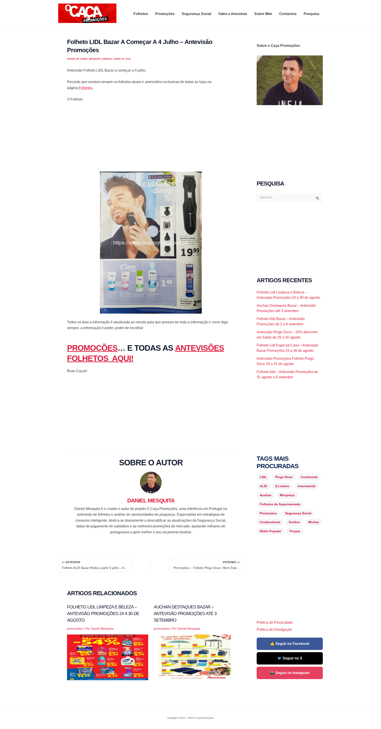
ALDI (263, 486)
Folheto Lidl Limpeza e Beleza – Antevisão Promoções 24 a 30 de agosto (103, 613)
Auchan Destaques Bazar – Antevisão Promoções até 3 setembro (185, 613)
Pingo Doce (284, 477)
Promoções (165, 14)
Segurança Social (196, 14)
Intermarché (307, 486)
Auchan (265, 495)
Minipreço (287, 495)
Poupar (294, 531)
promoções (75, 628)
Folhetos (140, 14)
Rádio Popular (270, 531)
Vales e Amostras (232, 14)
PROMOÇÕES (92, 347)
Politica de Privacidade (275, 622)
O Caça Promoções (62, 23)
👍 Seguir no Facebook (289, 644)
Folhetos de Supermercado (280, 504)
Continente (309, 477)
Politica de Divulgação (274, 629)
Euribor (294, 522)
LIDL (263, 477)
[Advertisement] (151, 139)
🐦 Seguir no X (289, 658)
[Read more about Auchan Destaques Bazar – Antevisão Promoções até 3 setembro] (194, 657)
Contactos (288, 14)
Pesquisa (311, 14)
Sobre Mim (263, 14)
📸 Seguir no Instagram (289, 673)
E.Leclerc (282, 486)
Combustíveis (270, 522)
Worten (313, 522)
